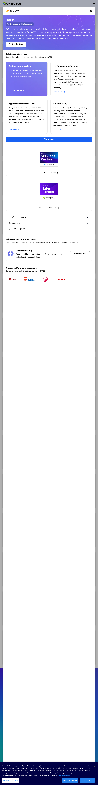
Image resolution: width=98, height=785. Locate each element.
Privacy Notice (64, 775)
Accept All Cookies (70, 780)
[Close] (91, 11)
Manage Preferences (10, 780)
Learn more (57, 92)
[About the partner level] (58, 208)
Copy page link (19, 229)
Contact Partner (16, 44)
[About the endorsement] (58, 173)
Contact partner (19, 90)
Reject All (87, 780)
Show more (49, 139)
